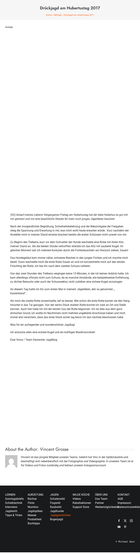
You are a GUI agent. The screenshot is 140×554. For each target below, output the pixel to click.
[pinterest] (125, 526)
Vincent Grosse (54, 449)
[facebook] (119, 520)
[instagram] (131, 520)
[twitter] (125, 520)
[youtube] (119, 526)
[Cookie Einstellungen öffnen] (7, 549)
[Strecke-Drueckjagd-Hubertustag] (70, 346)
